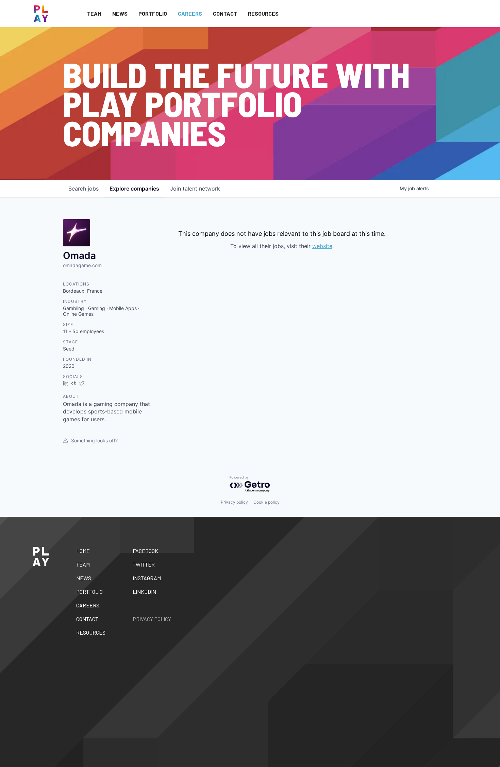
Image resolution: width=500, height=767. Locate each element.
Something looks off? (94, 440)
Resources (263, 13)
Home (83, 551)
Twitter (144, 564)
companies (134, 188)
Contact (225, 13)
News (120, 13)
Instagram (147, 578)
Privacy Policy (152, 619)
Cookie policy (266, 502)
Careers (190, 13)
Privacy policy (234, 502)
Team (94, 13)
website (322, 246)
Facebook (145, 551)
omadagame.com (82, 265)
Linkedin (144, 591)
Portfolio (152, 13)
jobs (83, 188)
